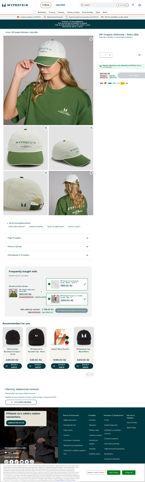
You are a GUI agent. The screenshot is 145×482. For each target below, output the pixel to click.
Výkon (98, 12)
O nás (106, 420)
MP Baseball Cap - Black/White (84, 350)
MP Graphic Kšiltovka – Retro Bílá (25, 32)
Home (8, 32)
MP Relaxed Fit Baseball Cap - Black (36, 350)
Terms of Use (70, 480)
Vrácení (66, 435)
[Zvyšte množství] (109, 55)
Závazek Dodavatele (112, 459)
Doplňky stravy (94, 454)
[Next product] (92, 374)
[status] (105, 55)
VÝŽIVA (45, 5)
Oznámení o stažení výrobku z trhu (74, 452)
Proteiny (52, 12)
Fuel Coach (123, 5)
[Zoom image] (91, 39)
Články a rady (94, 430)
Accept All (128, 472)
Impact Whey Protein (60, 349)
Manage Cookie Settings (96, 472)
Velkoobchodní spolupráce (114, 449)
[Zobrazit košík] (139, 5)
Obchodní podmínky (111, 444)
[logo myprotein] (15, 5)
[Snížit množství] (102, 55)
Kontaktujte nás (69, 425)
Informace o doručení (71, 440)
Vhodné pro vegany (93, 442)
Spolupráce (108, 454)
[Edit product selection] (85, 284)
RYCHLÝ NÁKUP (14, 366)
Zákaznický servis (70, 420)
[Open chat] (32, 462)
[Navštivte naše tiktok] (16, 462)
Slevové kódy (132, 422)
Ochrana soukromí (111, 439)
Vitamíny (61, 12)
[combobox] (104, 5)
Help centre (68, 430)
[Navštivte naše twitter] (27, 462)
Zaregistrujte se (16, 423)
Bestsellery (42, 12)
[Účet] (133, 5)
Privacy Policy (59, 480)
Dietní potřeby (87, 12)
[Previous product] (88, 374)
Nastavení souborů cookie (15, 448)
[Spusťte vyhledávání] (82, 5)
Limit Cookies (113, 472)
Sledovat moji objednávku (73, 445)
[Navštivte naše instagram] (6, 462)
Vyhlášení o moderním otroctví (112, 431)
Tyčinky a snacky (73, 12)
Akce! (105, 12)
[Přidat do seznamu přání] (139, 55)
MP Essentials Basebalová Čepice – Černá (12, 351)
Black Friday (131, 428)
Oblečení (92, 425)
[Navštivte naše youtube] (22, 462)
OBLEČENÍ (60, 5)
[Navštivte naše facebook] (11, 462)
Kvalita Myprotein (111, 425)
